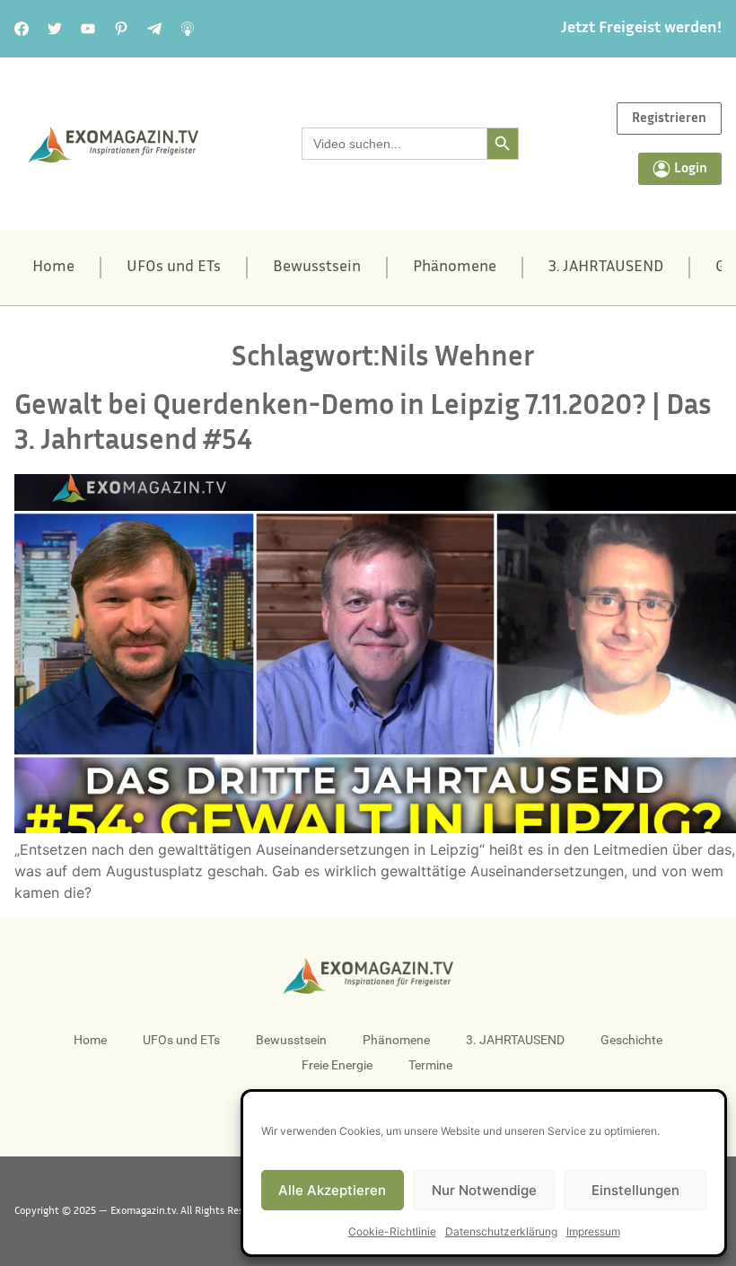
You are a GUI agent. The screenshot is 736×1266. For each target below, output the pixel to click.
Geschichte (631, 1040)
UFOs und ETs (174, 267)
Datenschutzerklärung (501, 1231)
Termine (430, 1065)
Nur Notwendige (484, 1190)
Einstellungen (635, 1190)
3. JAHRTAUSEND (605, 267)
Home (53, 267)
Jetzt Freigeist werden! (641, 29)
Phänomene (454, 267)
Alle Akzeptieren (332, 1190)
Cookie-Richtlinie (392, 1231)
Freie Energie (337, 1065)
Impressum (593, 1231)
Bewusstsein (317, 267)
